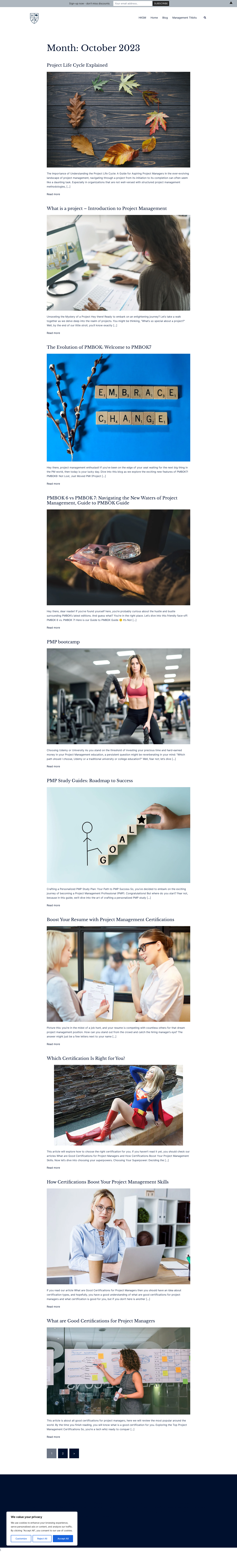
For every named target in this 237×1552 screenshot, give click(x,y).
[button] (205, 17)
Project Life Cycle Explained (77, 65)
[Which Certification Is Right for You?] (118, 1104)
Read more (53, 194)
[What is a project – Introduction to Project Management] (118, 262)
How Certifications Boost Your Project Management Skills (108, 1182)
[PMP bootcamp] (118, 696)
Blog (165, 17)
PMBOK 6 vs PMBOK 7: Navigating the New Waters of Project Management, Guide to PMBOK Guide (112, 500)
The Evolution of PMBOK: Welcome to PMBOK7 (99, 347)
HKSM (142, 17)
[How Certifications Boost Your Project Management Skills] (118, 1236)
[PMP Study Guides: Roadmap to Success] (118, 835)
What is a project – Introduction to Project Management (107, 208)
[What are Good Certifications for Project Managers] (118, 1370)
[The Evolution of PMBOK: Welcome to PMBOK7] (118, 407)
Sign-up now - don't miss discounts (89, 3)
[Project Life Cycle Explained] (118, 119)
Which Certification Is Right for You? (86, 1058)
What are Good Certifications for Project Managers (101, 1321)
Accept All (63, 1538)
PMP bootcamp (63, 641)
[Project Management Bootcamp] (34, 17)
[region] (41, 1529)
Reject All (42, 1538)
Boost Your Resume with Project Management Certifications (110, 919)
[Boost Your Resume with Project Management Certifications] (118, 973)
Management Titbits (184, 17)
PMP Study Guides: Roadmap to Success (90, 780)
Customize (21, 1538)
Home (154, 17)
